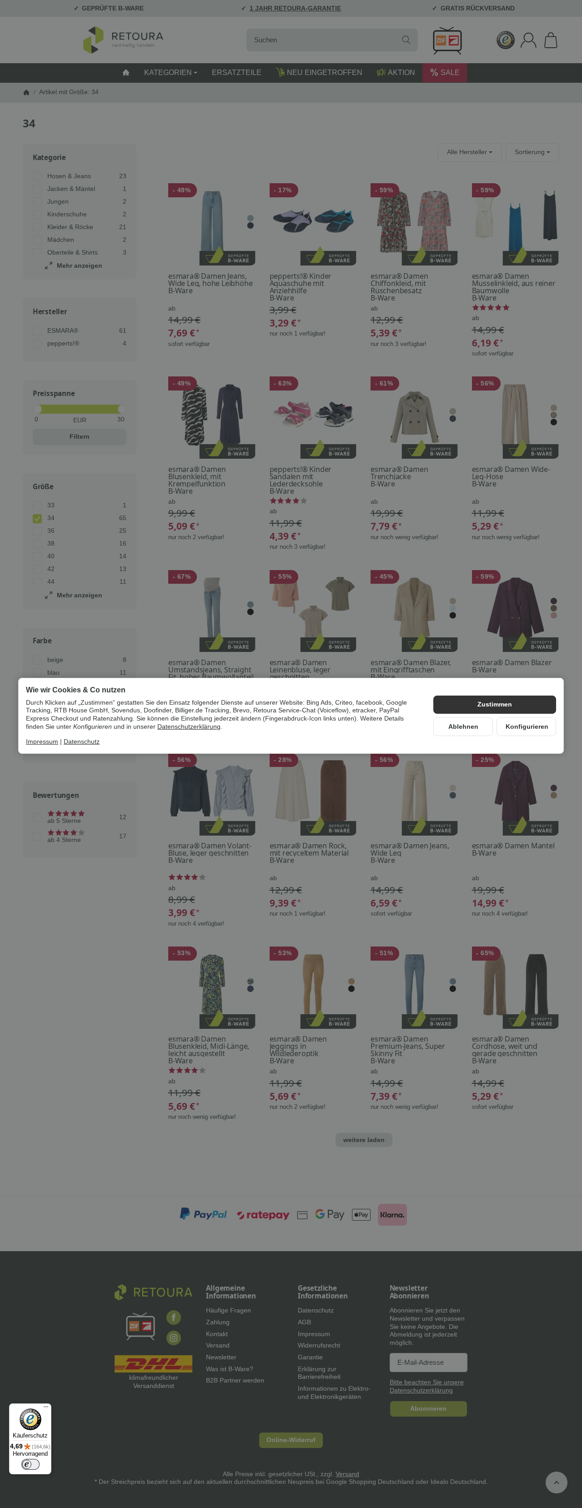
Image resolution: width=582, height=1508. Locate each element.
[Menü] (45, 1408)
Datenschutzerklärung (189, 726)
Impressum (42, 742)
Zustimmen (494, 704)
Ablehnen (463, 726)
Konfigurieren (527, 726)
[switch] (30, 1464)
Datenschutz (82, 742)
